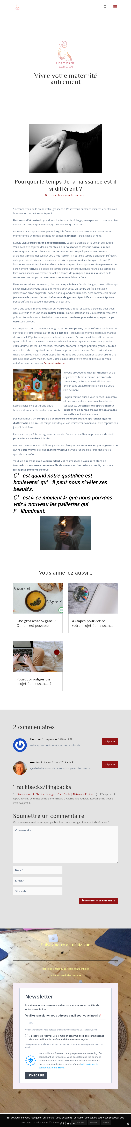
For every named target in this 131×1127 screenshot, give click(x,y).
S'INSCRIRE (36, 1075)
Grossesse (51, 195)
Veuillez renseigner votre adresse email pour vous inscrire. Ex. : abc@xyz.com (61, 1030)
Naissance (80, 195)
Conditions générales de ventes (65, 975)
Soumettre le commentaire (98, 900)
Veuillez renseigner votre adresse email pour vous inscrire (62, 1015)
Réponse (110, 741)
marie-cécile (38, 762)
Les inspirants (65, 195)
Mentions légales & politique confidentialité (65, 968)
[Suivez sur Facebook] (69, 952)
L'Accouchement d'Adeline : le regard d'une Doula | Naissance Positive (55, 794)
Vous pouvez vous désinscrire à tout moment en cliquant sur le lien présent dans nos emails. (64, 1046)
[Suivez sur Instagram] (62, 952)
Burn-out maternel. (54, 363)
